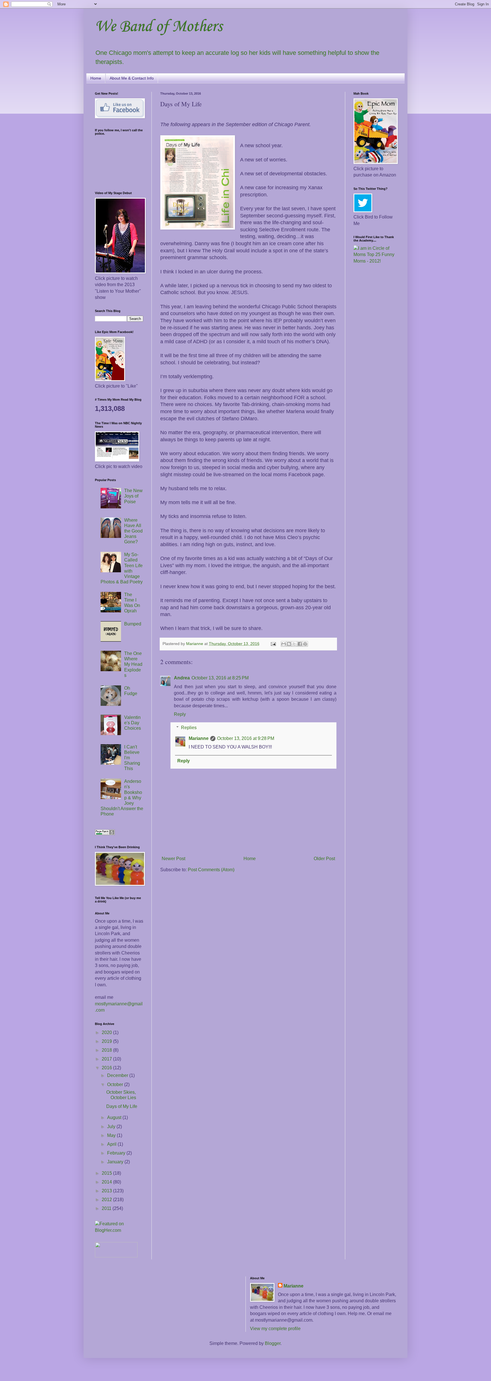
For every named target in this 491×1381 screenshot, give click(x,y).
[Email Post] (273, 643)
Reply (180, 714)
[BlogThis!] (289, 644)
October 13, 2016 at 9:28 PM (245, 738)
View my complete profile (275, 1328)
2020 (107, 1032)
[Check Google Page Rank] (105, 833)
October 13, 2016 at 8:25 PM (220, 677)
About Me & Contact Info (132, 78)
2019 (107, 1041)
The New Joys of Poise (133, 496)
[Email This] (283, 644)
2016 (107, 1067)
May (112, 1135)
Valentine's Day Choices (132, 723)
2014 (107, 1182)
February (116, 1153)
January (115, 1161)
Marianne (199, 738)
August (114, 1117)
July (111, 1126)
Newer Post (173, 858)
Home (95, 78)
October (115, 1084)
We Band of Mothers (158, 27)
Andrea (182, 677)
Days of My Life (121, 1106)
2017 (107, 1058)
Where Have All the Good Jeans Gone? (133, 531)
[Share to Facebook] (300, 644)
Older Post (324, 858)
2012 (107, 1199)
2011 (107, 1208)
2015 (107, 1173)
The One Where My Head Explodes (133, 664)
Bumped (132, 623)
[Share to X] (294, 644)
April (112, 1144)
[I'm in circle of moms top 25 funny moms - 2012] (374, 261)
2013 (107, 1190)
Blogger (272, 1343)
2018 (107, 1050)
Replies (189, 727)
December (118, 1075)
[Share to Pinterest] (305, 644)
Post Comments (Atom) (211, 869)
